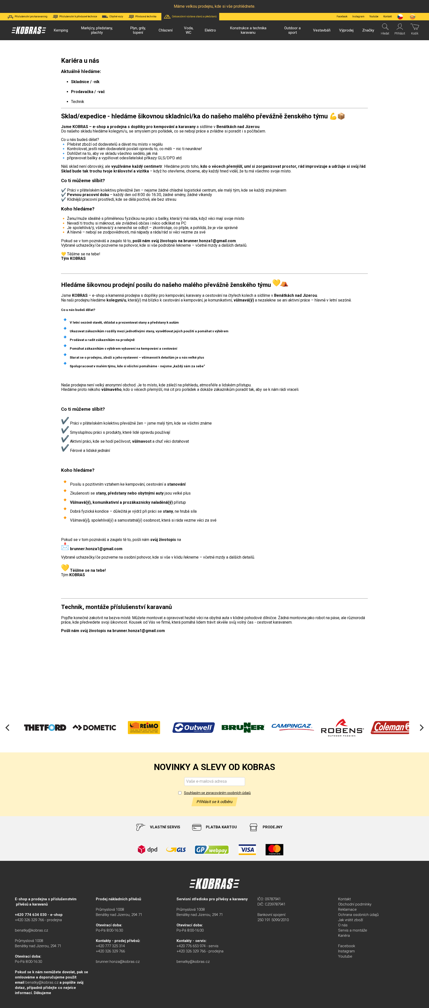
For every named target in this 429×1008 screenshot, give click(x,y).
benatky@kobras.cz (31, 930)
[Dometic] (85, 727)
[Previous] (7, 727)
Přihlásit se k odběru (214, 801)
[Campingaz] (284, 727)
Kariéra (344, 935)
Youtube (373, 16)
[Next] (421, 727)
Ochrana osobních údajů (358, 914)
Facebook (342, 16)
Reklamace (347, 909)
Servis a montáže (352, 930)
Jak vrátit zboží (350, 920)
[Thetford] (36, 727)
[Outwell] (185, 727)
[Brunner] (234, 727)
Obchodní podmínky (354, 904)
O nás (343, 925)
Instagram (358, 16)
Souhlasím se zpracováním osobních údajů (217, 793)
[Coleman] (383, 727)
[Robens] (333, 727)
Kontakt (344, 899)
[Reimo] (135, 727)
